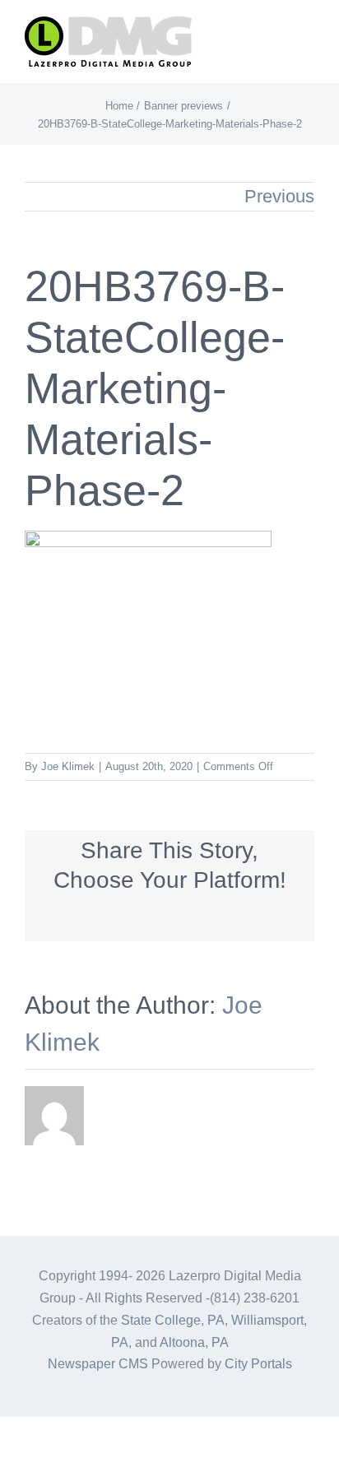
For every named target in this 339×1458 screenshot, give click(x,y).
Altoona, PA (194, 1342)
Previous (279, 196)
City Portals (258, 1364)
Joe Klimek (68, 766)
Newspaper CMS (98, 1364)
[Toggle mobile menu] (307, 37)
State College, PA (173, 1320)
